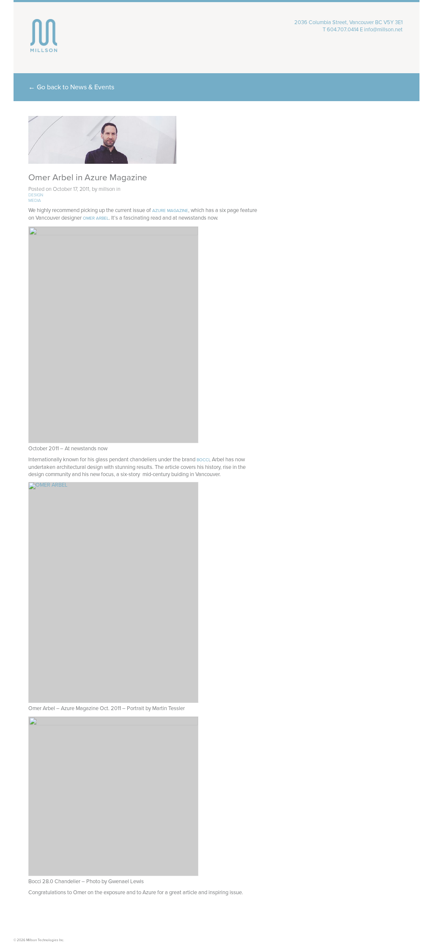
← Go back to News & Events (71, 87)
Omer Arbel (96, 218)
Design (35, 195)
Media (34, 200)
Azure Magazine (170, 210)
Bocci (203, 460)
